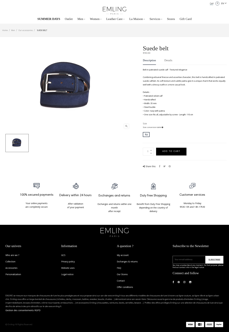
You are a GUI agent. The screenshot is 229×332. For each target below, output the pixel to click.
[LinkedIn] (190, 282)
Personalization (13, 274)
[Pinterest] (170, 166)
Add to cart (171, 151)
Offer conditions (125, 287)
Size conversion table (152, 127)
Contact (121, 280)
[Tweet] (164, 166)
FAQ (119, 267)
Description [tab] (149, 60)
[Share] (159, 166)
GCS (63, 255)
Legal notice (67, 274)
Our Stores (122, 274)
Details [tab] (168, 60)
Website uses (68, 267)
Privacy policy (68, 261)
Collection (10, 261)
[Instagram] (184, 282)
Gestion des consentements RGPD (23, 310)
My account (123, 255)
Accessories (11, 267)
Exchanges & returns (127, 261)
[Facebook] (173, 282)
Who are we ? (12, 255)
